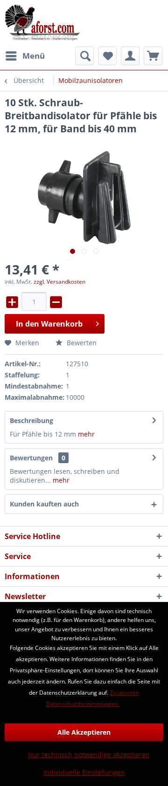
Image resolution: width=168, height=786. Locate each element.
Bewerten (81, 342)
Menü (33, 55)
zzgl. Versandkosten (59, 282)
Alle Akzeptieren (84, 732)
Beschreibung (31, 420)
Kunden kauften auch (44, 503)
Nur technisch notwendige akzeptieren (89, 754)
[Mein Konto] (130, 56)
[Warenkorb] (153, 56)
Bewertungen (31, 457)
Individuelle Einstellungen (84, 772)
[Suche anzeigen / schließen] (84, 56)
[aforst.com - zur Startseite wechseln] (42, 23)
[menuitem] (24, 56)
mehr (85, 434)
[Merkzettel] (107, 56)
